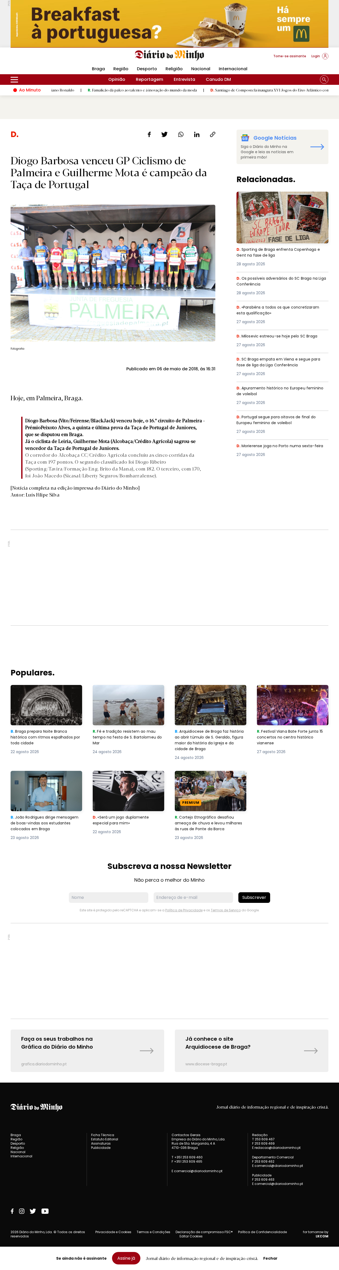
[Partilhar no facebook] (149, 134)
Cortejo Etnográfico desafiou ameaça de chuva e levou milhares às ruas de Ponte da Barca (206, 783)
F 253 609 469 (263, 1143)
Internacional (233, 69)
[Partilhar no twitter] (164, 134)
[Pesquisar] (324, 80)
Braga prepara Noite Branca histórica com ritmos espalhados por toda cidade (42, 694)
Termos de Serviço (226, 910)
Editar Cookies (191, 1236)
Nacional (200, 69)
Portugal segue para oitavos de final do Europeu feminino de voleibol (279, 420)
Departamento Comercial (273, 1157)
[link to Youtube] (45, 1211)
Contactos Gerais (186, 1135)
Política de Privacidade (184, 910)
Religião (174, 69)
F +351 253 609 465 (187, 1161)
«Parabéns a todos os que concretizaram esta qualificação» (281, 310)
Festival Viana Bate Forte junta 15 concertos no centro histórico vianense (292, 694)
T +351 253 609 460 (187, 1157)
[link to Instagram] (21, 1211)
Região (120, 69)
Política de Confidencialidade (262, 1232)
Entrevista (184, 79)
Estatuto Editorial (104, 1139)
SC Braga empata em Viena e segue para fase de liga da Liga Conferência (281, 362)
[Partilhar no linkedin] (196, 134)
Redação (259, 1135)
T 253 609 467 (263, 1139)
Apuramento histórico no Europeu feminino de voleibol (273, 391)
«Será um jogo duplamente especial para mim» (122, 777)
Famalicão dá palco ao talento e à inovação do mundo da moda (105, 90)
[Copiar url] (212, 134)
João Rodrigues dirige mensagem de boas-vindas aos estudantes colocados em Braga (46, 780)
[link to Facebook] (12, 1211)
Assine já (126, 1258)
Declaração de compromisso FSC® (204, 1232)
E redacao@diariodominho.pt (276, 1147)
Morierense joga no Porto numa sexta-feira (278, 449)
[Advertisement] (169, 577)
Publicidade (100, 1147)
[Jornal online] (38, 58)
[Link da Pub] (169, 23)
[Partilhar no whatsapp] (181, 134)
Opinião (116, 79)
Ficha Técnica (102, 1135)
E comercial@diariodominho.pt (197, 1171)
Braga (98, 69)
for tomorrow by (315, 1234)
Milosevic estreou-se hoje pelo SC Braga (280, 336)
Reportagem (149, 79)
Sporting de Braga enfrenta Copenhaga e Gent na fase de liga (281, 198)
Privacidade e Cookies (113, 1232)
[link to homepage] (169, 55)
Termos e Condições (153, 1232)
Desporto (147, 69)
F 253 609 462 (263, 1161)
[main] (169, 600)
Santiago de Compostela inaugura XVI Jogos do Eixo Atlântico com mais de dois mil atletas (253, 90)
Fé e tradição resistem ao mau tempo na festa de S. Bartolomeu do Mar (128, 694)
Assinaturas (101, 1143)
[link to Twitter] (33, 1211)
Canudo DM (218, 79)
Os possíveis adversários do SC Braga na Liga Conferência (281, 281)
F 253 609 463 (263, 1179)
